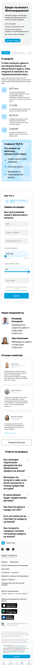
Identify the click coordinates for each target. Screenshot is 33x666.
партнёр (17, 593)
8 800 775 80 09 (9, 555)
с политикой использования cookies (19, 652)
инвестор (11, 593)
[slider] (5, 256)
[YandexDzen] (13, 549)
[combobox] (16, 224)
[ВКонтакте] (2, 549)
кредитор (25, 593)
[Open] (28, 280)
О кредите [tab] (6, 52)
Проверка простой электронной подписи (12, 584)
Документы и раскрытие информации (14, 576)
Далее (16, 295)
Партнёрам (5, 569)
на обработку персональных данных (16, 290)
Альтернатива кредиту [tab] (18, 52)
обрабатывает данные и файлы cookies (15, 646)
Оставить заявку (13, 40)
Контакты (14, 572)
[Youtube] (7, 549)
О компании (5, 572)
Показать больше (16, 442)
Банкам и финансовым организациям (14, 565)
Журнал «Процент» (8, 579)
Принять (16, 656)
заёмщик (4, 593)
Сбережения (14, 562)
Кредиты (4, 562)
